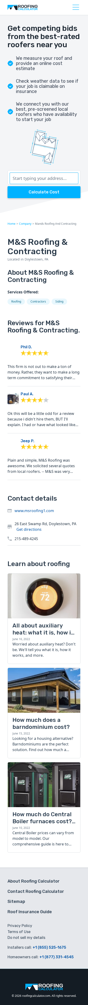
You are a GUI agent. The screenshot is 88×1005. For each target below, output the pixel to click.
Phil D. (26, 347)
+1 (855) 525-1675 (49, 947)
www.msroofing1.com (34, 510)
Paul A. (27, 394)
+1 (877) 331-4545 (56, 957)
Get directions (29, 529)
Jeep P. (27, 441)
